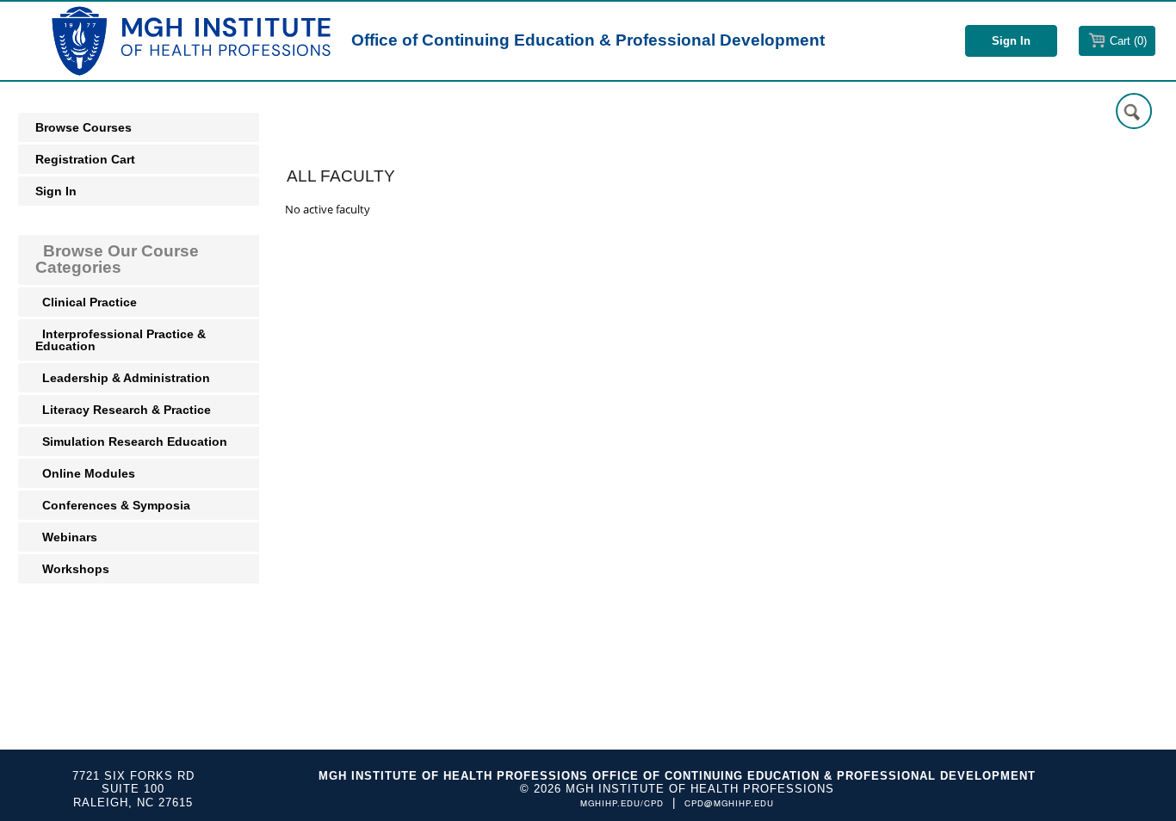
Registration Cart (85, 159)
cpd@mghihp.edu (729, 803)
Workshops (74, 569)
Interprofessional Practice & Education (120, 340)
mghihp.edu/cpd (622, 803)
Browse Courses (83, 127)
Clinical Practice (88, 302)
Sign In (56, 191)
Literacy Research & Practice (125, 410)
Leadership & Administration (124, 378)
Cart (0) (1128, 40)
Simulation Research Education (133, 441)
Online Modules (87, 473)
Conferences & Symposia (114, 505)
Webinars (68, 537)
